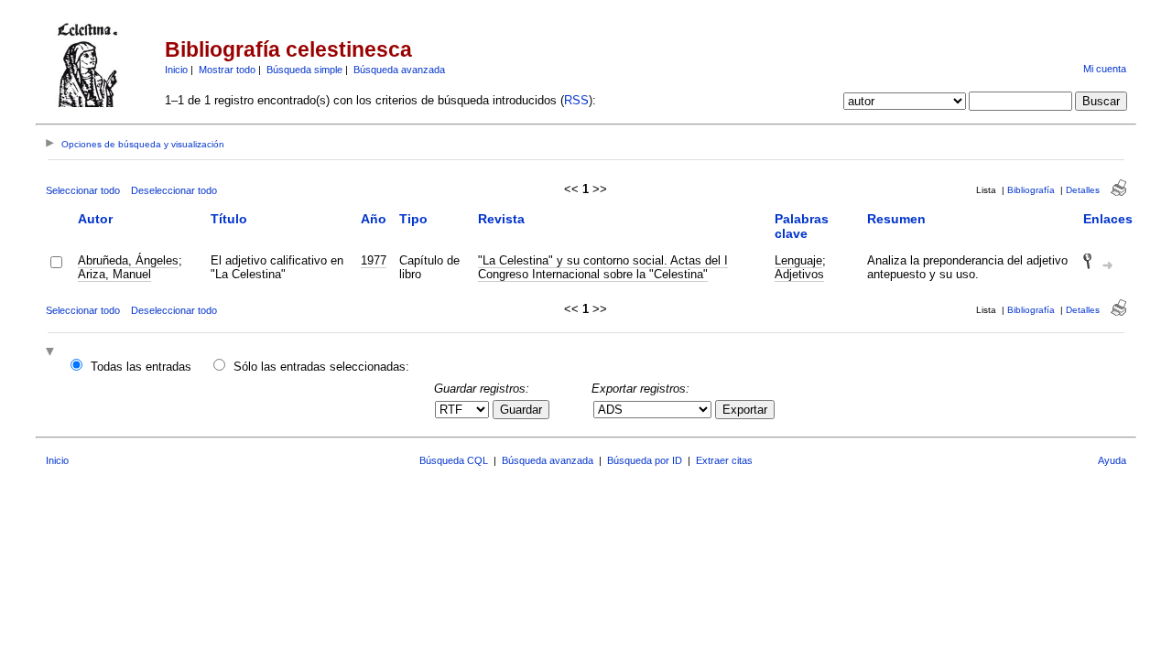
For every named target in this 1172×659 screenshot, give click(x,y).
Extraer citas (724, 460)
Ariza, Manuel (114, 274)
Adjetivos (799, 274)
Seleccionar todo (83, 190)
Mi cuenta (1104, 68)
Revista (501, 218)
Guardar (521, 409)
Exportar (744, 409)
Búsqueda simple (304, 69)
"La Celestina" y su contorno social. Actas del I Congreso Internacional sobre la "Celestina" (603, 267)
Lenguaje (798, 260)
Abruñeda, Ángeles (128, 260)
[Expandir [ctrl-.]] (52, 353)
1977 (373, 260)
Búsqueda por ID (644, 460)
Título (229, 218)
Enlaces (1108, 218)
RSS (576, 100)
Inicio (176, 69)
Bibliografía (1031, 190)
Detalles (1083, 190)
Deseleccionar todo (174, 190)
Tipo (413, 218)
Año (373, 218)
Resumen (896, 218)
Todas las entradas (141, 366)
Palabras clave (802, 226)
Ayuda (1112, 460)
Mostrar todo (227, 69)
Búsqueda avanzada (399, 69)
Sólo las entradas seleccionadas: (321, 366)
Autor (95, 218)
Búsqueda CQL (453, 460)
